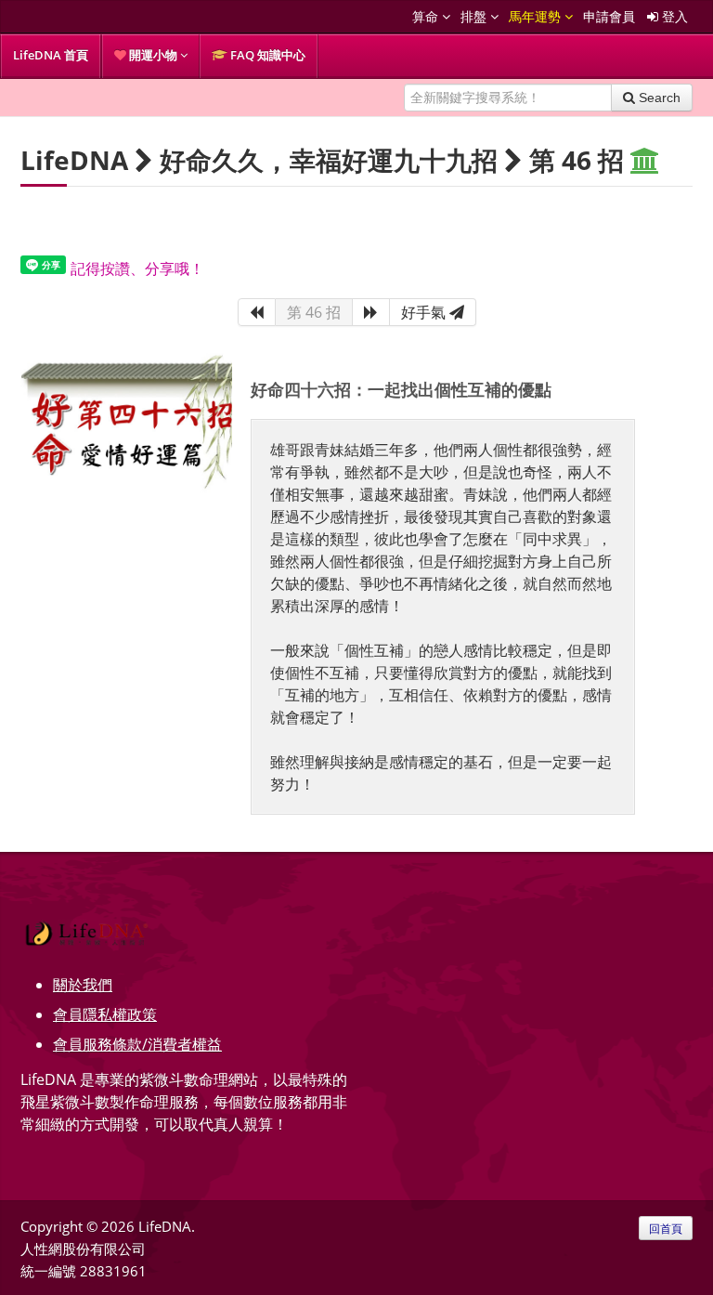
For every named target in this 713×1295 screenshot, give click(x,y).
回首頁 (665, 1228)
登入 (673, 16)
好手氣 (425, 312)
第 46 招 (314, 312)
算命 (427, 16)
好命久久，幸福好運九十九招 (329, 159)
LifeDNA (74, 159)
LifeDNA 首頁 (50, 54)
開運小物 (153, 54)
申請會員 (609, 16)
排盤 (475, 16)
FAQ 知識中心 (266, 54)
